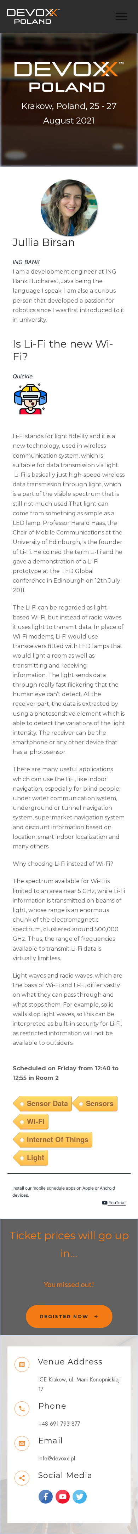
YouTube (117, 1202)
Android (107, 1188)
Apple (88, 1188)
